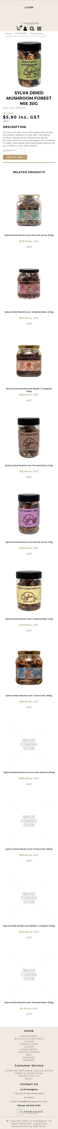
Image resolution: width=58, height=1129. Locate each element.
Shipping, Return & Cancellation (29, 1070)
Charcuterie (29, 1044)
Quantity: (10, 150)
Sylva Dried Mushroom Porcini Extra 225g (28, 235)
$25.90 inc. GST (29, 548)
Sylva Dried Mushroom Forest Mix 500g (29, 849)
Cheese (29, 1047)
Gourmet (29, 1057)
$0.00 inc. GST (29, 1008)
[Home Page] (29, 23)
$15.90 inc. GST (29, 471)
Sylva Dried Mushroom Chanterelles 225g (29, 312)
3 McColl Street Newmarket (29, 1093)
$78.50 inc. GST (29, 241)
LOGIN (29, 7)
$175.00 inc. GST (29, 932)
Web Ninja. (40, 1126)
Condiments (29, 1049)
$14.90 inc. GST (29, 625)
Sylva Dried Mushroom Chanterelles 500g (29, 1002)
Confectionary (29, 1052)
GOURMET (21, 33)
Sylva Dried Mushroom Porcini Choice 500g (29, 772)
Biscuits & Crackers (29, 1039)
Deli (29, 1055)
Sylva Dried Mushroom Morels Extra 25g (29, 542)
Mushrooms (36, 33)
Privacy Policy (29, 1076)
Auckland (29, 1097)
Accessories (29, 1036)
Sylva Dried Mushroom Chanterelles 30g (29, 619)
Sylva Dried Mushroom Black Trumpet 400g (29, 926)
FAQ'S (29, 1078)
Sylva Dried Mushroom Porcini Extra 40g (29, 465)
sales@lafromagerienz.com (32, 1101)
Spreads (29, 1060)
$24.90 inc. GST (29, 701)
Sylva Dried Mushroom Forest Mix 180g (29, 695)
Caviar (29, 1041)
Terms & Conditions (29, 1073)
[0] (18, 28)
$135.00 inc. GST (29, 778)
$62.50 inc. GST (29, 394)
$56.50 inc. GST (29, 855)
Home (8, 33)
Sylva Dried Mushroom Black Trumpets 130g (29, 390)
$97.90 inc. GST (29, 318)
